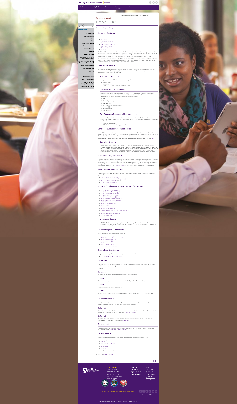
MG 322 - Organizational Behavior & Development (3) (114, 210)
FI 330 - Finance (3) (105, 205)
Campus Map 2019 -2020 (87, 86)
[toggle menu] (80, 2)
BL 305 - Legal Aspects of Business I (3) (110, 193)
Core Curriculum (89, 74)
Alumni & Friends (136, 374)
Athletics (107, 7)
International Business (106, 46)
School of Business (119, 165)
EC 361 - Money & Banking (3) (108, 239)
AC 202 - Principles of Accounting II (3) (110, 192)
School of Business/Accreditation (118, 329)
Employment (149, 371)
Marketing (103, 49)
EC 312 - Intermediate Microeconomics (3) (112, 237)
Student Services (85, 7)
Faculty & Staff (96, 7)
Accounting (104, 39)
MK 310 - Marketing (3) (107, 215)
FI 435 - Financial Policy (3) (107, 244)
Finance (103, 42)
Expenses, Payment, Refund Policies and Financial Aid (86, 62)
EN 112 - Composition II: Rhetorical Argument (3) (113, 179)
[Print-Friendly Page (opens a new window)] (154, 19)
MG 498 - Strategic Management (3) (110, 213)
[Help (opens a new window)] (157, 19)
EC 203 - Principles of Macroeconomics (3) (111, 200)
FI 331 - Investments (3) (107, 241)
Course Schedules (150, 378)
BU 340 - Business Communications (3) (110, 195)
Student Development (87, 46)
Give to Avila (149, 379)
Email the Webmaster (113, 378)
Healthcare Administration (108, 44)
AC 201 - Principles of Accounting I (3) (110, 190)
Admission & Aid (136, 371)
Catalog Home (90, 33)
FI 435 (126, 320)
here (152, 138)
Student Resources (129, 7)
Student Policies (89, 48)
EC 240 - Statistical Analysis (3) (108, 202)
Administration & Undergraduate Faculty (87, 83)
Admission (91, 51)
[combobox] (139, 15)
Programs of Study (88, 76)
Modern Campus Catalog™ (131, 401)
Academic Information (87, 65)
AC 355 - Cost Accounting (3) (108, 236)
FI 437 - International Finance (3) (109, 246)
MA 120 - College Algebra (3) (108, 180)
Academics (134, 369)
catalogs (102, 401)
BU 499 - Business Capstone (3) (109, 197)
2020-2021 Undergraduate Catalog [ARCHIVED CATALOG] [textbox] (135, 15)
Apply (147, 367)
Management (104, 47)
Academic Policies (88, 68)
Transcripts (149, 372)
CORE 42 (91, 71)
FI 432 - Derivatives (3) (106, 242)
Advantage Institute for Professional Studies (87, 57)
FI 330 (126, 312)
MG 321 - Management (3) (108, 208)
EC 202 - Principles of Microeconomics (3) (111, 198)
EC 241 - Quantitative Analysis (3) (109, 203)
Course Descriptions (88, 79)
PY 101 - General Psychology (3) (109, 182)
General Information (88, 43)
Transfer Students (89, 54)
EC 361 (133, 312)
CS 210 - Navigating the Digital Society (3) (111, 177)
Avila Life (134, 367)
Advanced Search (82, 29)
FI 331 (129, 312)
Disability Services (150, 374)
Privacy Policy (149, 376)
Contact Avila (149, 369)
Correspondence (89, 36)
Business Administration (107, 41)
